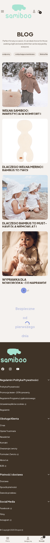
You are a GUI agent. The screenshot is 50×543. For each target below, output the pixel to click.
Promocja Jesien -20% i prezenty (15, 392)
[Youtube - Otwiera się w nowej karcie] (18, 369)
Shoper (18, 530)
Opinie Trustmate (8, 431)
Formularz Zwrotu (8, 454)
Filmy (2, 514)
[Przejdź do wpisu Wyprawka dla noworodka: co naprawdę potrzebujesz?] (25, 253)
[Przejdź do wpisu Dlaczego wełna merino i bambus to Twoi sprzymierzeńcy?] (25, 141)
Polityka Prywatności (9, 386)
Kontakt (4, 442)
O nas (2, 425)
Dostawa (4, 481)
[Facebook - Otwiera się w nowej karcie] (3, 369)
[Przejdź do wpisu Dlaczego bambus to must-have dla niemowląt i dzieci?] (25, 197)
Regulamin (5, 410)
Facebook (5, 508)
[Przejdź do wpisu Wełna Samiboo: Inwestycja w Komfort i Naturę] (25, 84)
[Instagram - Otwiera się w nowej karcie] (10, 369)
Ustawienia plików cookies (12, 404)
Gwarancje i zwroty (8, 448)
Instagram (5, 520)
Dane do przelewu (8, 493)
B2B (2, 465)
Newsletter (5, 437)
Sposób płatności (8, 487)
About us (4, 460)
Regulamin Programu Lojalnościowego (17, 398)
